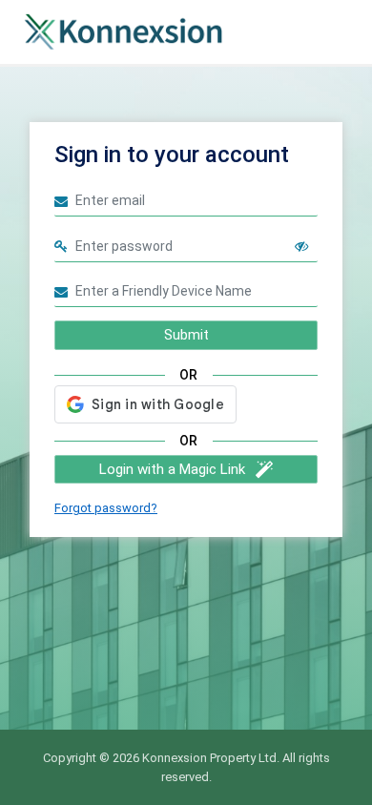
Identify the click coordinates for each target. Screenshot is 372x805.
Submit (186, 334)
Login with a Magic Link (172, 469)
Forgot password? (105, 508)
